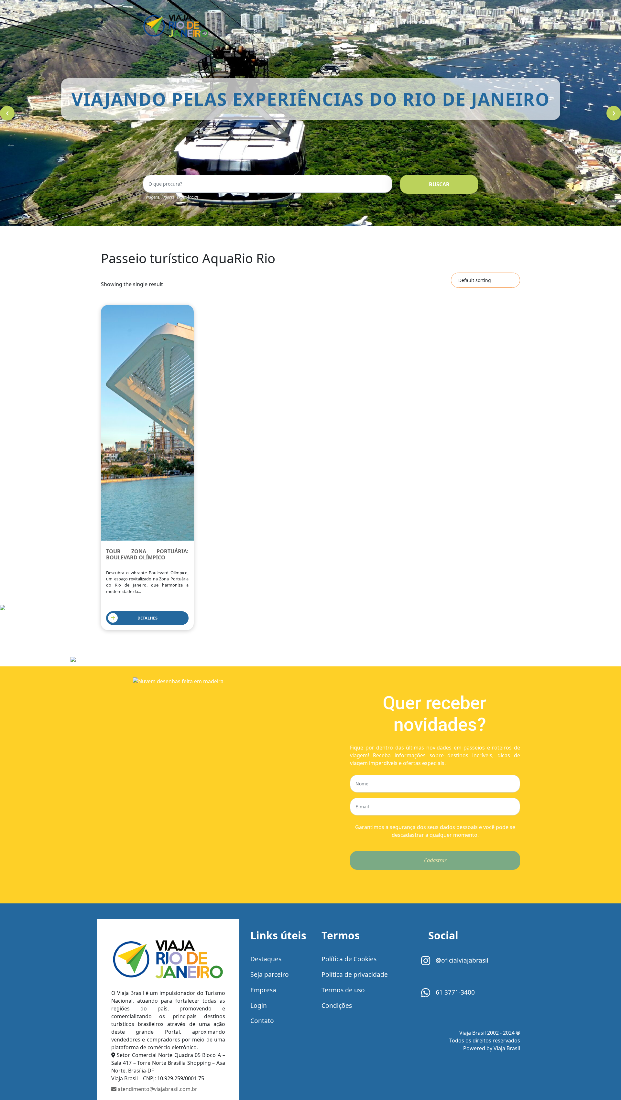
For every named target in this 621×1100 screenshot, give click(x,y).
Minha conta (417, 22)
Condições (336, 1005)
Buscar (439, 184)
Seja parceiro (269, 974)
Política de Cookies (348, 958)
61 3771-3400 (454, 992)
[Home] (168, 958)
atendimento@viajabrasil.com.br (156, 1089)
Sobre (338, 22)
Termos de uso (343, 990)
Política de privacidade (354, 974)
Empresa (263, 990)
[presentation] (7, 113)
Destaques (265, 958)
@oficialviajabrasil (461, 960)
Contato (262, 1020)
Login (258, 1005)
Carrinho (374, 22)
